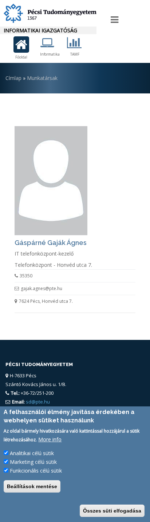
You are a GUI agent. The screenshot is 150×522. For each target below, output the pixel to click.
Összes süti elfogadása (112, 511)
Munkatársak (42, 78)
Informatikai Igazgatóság (40, 30)
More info (50, 439)
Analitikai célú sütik (32, 453)
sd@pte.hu (37, 401)
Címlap (13, 78)
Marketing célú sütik (33, 461)
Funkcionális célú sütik (36, 470)
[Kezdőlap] (48, 13)
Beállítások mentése (32, 486)
